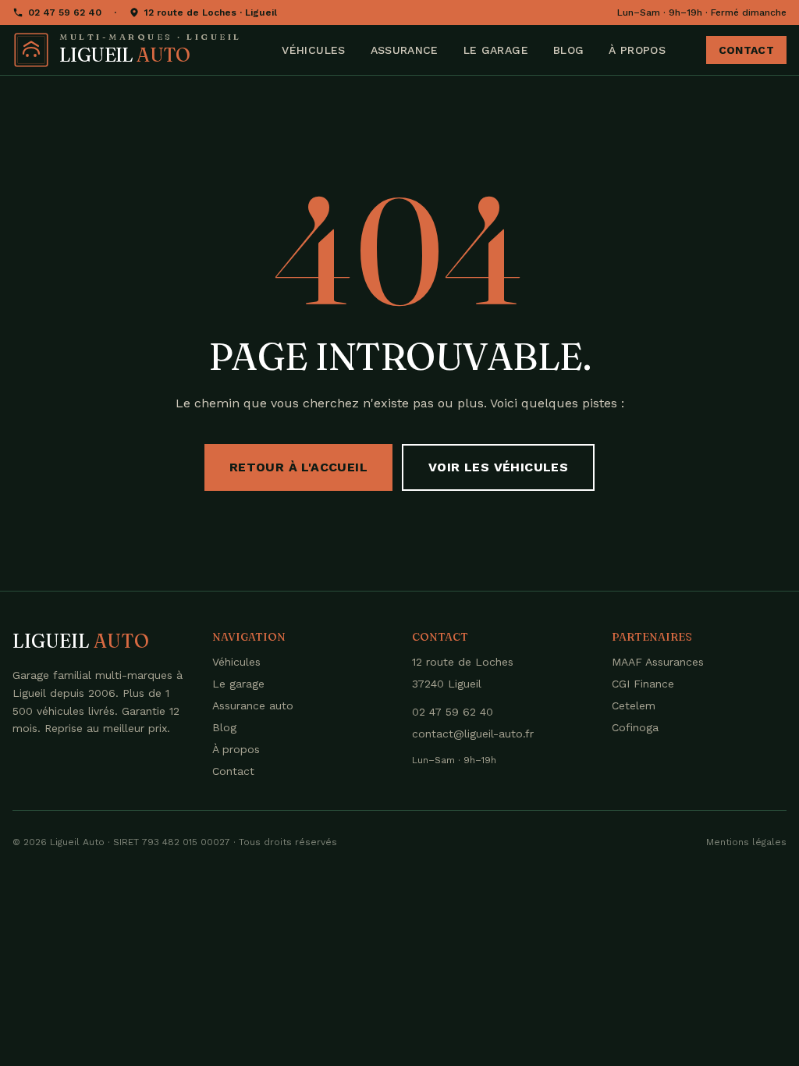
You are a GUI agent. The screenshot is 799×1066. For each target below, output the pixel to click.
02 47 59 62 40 (64, 12)
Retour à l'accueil (298, 467)
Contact (746, 50)
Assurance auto (252, 705)
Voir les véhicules (498, 467)
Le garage (495, 50)
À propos (637, 50)
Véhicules (313, 50)
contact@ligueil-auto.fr (473, 733)
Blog (568, 50)
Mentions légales (746, 842)
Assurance (405, 50)
